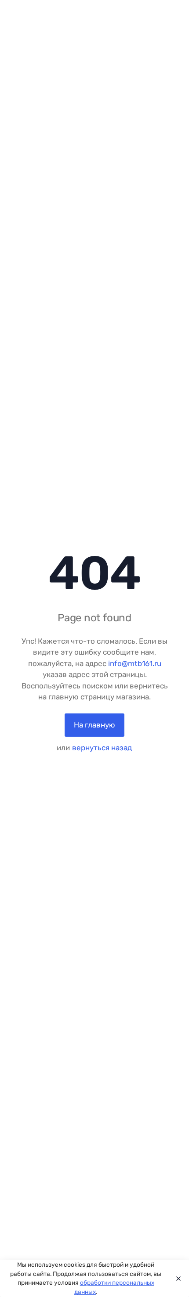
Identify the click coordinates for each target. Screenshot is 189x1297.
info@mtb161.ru (134, 663)
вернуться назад (102, 747)
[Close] (176, 1278)
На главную (94, 724)
